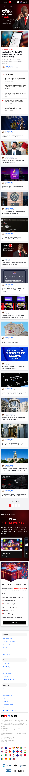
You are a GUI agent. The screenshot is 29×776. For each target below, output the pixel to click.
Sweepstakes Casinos (8, 644)
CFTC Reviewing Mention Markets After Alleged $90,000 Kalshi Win (13, 212)
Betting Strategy (7, 673)
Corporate (5, 701)
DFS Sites (5, 676)
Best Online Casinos (7, 638)
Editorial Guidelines (7, 695)
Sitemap (5, 707)
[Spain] (6, 759)
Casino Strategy (7, 654)
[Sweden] (10, 759)
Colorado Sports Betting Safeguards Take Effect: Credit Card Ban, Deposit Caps (14, 469)
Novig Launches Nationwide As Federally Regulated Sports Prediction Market (14, 393)
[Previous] (21, 505)
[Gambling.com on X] (2, 716)
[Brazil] (21, 748)
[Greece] (14, 751)
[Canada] (25, 748)
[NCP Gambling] (7, 765)
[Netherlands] (14, 755)
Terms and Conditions (7, 733)
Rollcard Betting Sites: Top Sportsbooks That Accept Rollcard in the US (14, 495)
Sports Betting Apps (7, 667)
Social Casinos (6, 648)
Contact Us (5, 698)
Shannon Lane (9, 66)
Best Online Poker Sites (8, 651)
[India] (25, 751)
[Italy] (6, 755)
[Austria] (10, 748)
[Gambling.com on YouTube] (5, 716)
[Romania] (2, 759)
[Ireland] (2, 755)
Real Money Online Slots (9, 641)
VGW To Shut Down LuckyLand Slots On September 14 (13, 187)
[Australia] (6, 748)
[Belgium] (14, 748)
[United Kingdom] (2, 748)
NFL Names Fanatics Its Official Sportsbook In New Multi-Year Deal (12, 238)
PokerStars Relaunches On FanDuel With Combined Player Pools (13, 367)
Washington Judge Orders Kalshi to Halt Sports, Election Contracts (13, 418)
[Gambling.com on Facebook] (9, 716)
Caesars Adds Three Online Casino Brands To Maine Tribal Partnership (14, 342)
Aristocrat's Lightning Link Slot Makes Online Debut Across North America (13, 316)
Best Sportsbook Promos (8, 670)
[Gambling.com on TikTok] (15, 716)
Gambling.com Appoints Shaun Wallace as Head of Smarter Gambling (14, 263)
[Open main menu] (2, 2)
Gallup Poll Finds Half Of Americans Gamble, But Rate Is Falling (12, 54)
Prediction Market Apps (8, 679)
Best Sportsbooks (7, 663)
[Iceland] (17, 751)
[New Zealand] (17, 755)
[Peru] (25, 755)
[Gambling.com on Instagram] (12, 716)
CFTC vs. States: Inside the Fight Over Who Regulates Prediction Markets (13, 444)
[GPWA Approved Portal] (8, 770)
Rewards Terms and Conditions (10, 711)
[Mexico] (10, 755)
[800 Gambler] (19, 771)
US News (12, 6)
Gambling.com (5, 6)
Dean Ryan (8, 259)
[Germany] (10, 751)
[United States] (14, 759)
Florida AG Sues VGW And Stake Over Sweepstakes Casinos (13, 161)
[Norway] (21, 755)
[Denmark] (6, 751)
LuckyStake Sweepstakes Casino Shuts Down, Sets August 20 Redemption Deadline (13, 289)
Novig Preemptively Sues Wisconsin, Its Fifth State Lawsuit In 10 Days (13, 136)
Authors (5, 692)
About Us (5, 689)
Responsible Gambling (8, 704)
